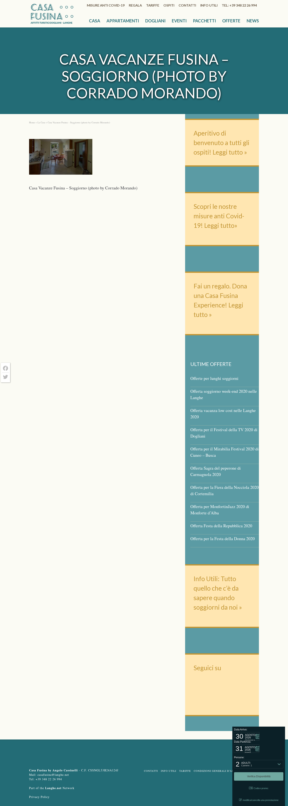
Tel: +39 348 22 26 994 (239, 5)
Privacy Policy (39, 797)
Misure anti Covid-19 (106, 5)
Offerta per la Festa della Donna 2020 (222, 538)
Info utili (209, 5)
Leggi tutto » (230, 152)
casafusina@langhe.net (53, 775)
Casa (94, 20)
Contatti (187, 5)
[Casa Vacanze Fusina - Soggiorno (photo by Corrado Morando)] (60, 158)
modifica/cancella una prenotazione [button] (261, 800)
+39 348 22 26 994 (49, 779)
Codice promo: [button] (261, 788)
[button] (246, 736)
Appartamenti (122, 20)
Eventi (179, 20)
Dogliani (155, 20)
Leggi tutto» (220, 225)
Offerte (231, 20)
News (253, 20)
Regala (135, 5)
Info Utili (168, 770)
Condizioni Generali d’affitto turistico (226, 770)
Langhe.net (53, 788)
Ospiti (168, 5)
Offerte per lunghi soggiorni (214, 378)
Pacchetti (204, 20)
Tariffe (152, 5)
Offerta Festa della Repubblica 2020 (221, 526)
